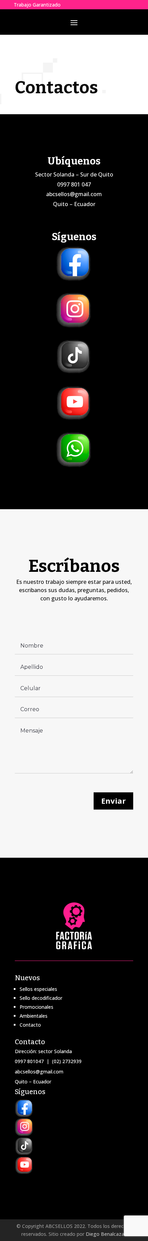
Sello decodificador (41, 998)
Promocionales (36, 1007)
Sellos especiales (38, 989)
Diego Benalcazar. (106, 1234)
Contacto (30, 1024)
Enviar (113, 800)
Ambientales (33, 1016)
